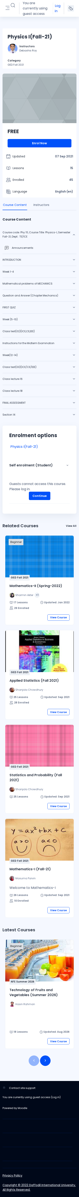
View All (71, 526)
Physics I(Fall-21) (24, 446)
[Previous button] (34, 1060)
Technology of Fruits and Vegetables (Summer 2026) (33, 992)
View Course (58, 617)
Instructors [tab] (41, 205)
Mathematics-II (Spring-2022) (35, 585)
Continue (39, 496)
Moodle (22, 1108)
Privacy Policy (12, 1175)
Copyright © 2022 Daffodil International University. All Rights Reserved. (39, 1187)
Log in (57, 8)
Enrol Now (39, 143)
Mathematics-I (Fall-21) (30, 869)
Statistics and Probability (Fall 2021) (35, 777)
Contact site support (22, 1088)
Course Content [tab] (15, 205)
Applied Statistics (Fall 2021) (34, 680)
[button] (13, 5)
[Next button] (45, 1060)
